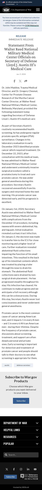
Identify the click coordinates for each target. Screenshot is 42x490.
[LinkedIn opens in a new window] (28, 469)
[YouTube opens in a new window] (35, 469)
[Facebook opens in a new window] (14, 469)
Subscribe (21, 400)
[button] (38, 9)
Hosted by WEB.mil (21, 487)
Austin (7, 365)
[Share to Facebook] (15, 82)
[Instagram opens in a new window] (21, 469)
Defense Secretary (23, 365)
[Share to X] (20, 82)
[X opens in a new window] (7, 469)
